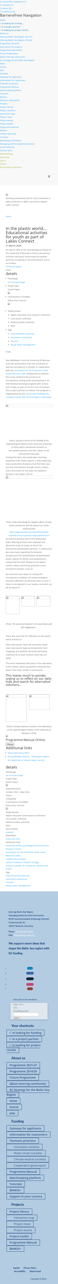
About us (4, 33)
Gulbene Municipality (16, 859)
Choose (10, 744)
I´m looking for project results (23, 1047)
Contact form (6, 150)
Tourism (14, 341)
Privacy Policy (30, 1268)
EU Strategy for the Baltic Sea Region (17, 60)
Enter (16, 1018)
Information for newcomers (13, 80)
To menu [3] (5, 8)
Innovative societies (26, 1147)
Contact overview (8, 133)
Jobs (2, 70)
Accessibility (19, 1271)
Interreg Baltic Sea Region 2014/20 (16, 40)
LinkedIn (10, 832)
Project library (6, 107)
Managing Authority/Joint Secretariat (17, 144)
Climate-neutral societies (30, 1159)
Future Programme (9, 53)
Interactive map (7, 113)
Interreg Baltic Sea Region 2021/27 (16, 36)
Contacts (4, 137)
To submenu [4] (7, 11)
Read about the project (18, 752)
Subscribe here (13, 838)
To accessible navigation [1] (13, 1)
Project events (6, 120)
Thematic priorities (9, 83)
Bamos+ (3, 97)
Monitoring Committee (10, 140)
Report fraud (35, 1271)
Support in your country (26, 1196)
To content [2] (6, 5)
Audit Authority (7, 147)
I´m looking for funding (25, 1033)
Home (2, 20)
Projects (3, 103)
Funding (4, 73)
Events (3, 66)
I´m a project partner (24, 1039)
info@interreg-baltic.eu (24, 935)
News (2, 63)
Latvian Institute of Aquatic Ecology (22, 862)
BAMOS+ (15, 1190)
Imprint (16, 1268)
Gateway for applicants (11, 77)
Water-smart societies (28, 1153)
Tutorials (4, 93)
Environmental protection (23, 333)
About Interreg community (12, 57)
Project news (6, 117)
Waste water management (23, 344)
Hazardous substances (21, 337)
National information (10, 100)
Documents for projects (11, 47)
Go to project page (16, 282)
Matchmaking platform (11, 90)
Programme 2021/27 (23, 1065)
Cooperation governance (30, 1165)
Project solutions (8, 110)
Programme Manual (9, 87)
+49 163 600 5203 (24, 932)
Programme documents (11, 50)
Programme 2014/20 (9, 43)
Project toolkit (6, 123)
